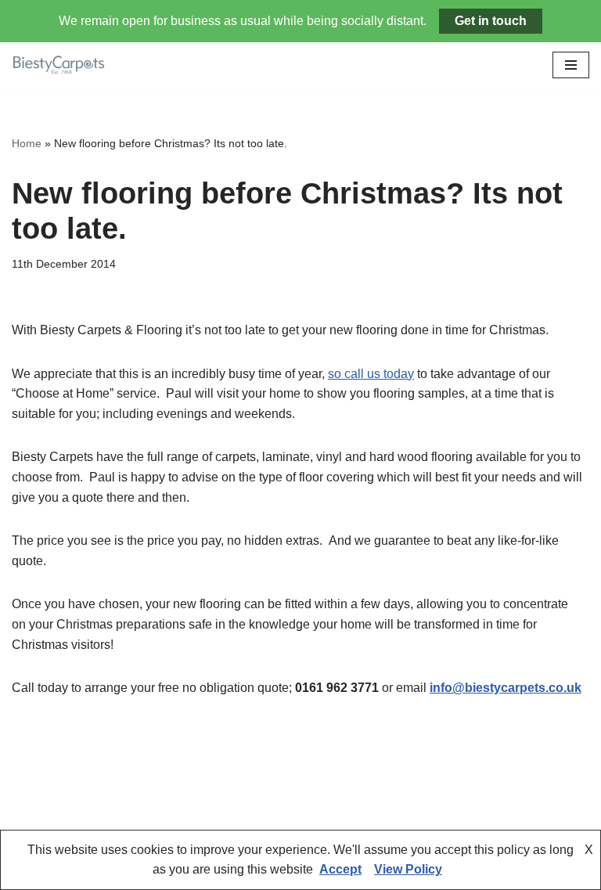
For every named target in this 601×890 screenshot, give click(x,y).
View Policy (408, 869)
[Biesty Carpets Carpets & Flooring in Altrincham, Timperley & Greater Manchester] (59, 65)
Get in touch (491, 20)
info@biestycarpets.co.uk (505, 687)
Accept (340, 869)
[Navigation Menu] (570, 65)
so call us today (371, 373)
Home (26, 143)
